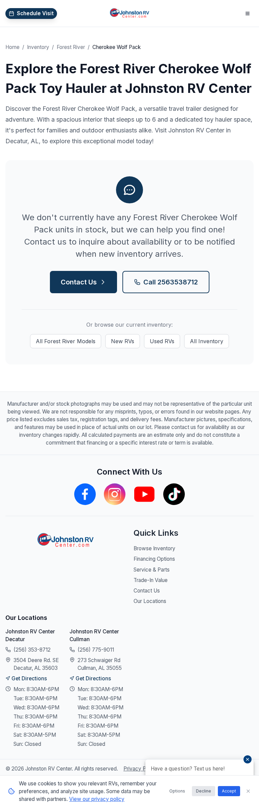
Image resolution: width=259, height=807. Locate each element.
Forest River (71, 47)
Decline (203, 790)
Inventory (38, 47)
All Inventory (206, 341)
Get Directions (29, 678)
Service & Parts (152, 569)
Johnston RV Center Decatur (30, 635)
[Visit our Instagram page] (114, 494)
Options (177, 790)
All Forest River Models (65, 341)
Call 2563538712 (170, 282)
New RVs (122, 341)
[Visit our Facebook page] (85, 494)
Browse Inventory (154, 548)
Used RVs (162, 341)
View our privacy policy (96, 799)
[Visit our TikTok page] (174, 494)
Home (12, 47)
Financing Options (154, 559)
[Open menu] (247, 13)
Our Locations (150, 601)
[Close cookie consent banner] (248, 791)
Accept (229, 790)
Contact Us (79, 282)
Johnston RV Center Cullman (94, 635)
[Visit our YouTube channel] (144, 494)
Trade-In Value (151, 580)
